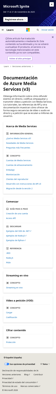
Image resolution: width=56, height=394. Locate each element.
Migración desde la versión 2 (19, 188)
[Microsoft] (28, 30)
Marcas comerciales (30, 386)
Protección (11, 342)
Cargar (9, 312)
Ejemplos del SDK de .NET (18, 231)
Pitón (8, 262)
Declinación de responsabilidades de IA (20, 370)
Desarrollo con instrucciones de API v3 (23, 184)
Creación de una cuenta (17, 213)
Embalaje (10, 170)
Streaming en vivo (14, 287)
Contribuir (38, 374)
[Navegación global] (2, 29)
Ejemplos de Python (15, 240)
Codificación (11, 317)
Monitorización (13, 174)
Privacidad (7, 378)
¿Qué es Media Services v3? (18, 138)
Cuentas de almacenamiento (19, 165)
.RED (8, 253)
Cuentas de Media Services (18, 160)
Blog (26, 374)
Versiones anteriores (21, 66)
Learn (6, 66)
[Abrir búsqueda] (38, 29)
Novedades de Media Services (19, 143)
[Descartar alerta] (51, 4)
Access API (11, 218)
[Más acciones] (50, 66)
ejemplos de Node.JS (15, 236)
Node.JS (9, 258)
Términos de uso (9, 386)
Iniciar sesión (48, 29)
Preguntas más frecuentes (18, 147)
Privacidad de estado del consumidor (19, 382)
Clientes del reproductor (17, 179)
